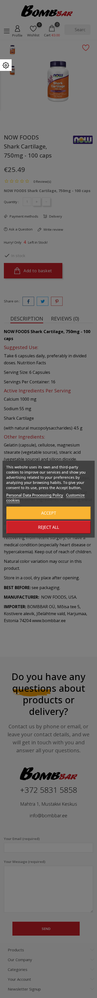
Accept (48, 513)
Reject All (48, 527)
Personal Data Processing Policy (34, 495)
